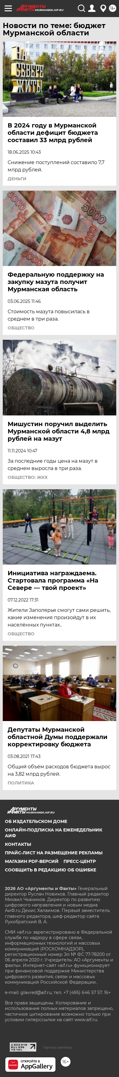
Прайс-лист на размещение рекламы (54, 853)
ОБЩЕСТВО (21, 328)
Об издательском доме (36, 821)
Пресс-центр (79, 861)
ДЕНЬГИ (17, 179)
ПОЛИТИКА (21, 783)
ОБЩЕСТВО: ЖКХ (28, 477)
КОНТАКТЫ (18, 844)
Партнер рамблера (57, 1047)
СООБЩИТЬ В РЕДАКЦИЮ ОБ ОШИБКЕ (50, 870)
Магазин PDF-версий (32, 861)
